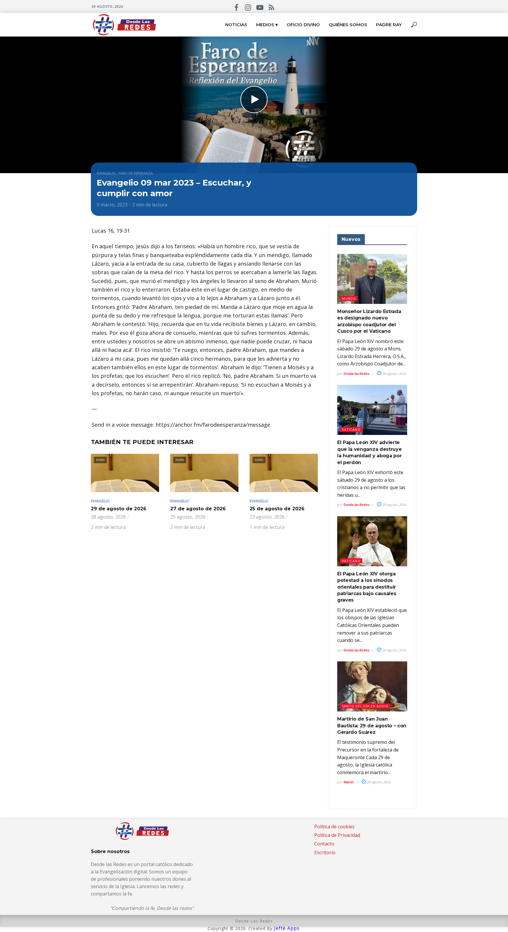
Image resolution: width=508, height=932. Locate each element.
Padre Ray (389, 24)
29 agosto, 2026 (394, 373)
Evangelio (106, 173)
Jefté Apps (287, 928)
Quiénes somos (348, 24)
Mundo (349, 298)
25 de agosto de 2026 (277, 508)
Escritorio (324, 852)
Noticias (236, 24)
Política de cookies (334, 826)
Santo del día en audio (365, 706)
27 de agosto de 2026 (198, 508)
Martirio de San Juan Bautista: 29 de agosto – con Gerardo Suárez (371, 725)
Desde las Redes (356, 373)
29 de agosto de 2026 (118, 508)
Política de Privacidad (337, 835)
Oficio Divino (303, 24)
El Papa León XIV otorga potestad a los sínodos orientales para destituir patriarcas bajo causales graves (366, 587)
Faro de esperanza (135, 173)
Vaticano (351, 429)
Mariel (349, 782)
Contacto (324, 843)
